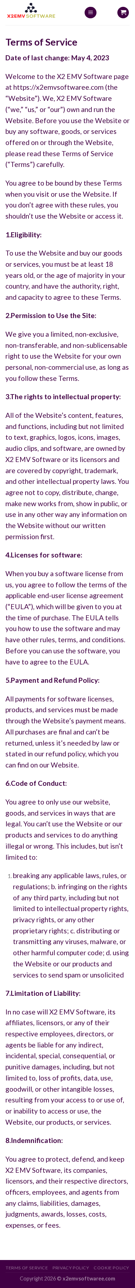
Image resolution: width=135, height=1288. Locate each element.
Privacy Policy (71, 1267)
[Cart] (123, 13)
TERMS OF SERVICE (27, 1267)
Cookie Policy (111, 1267)
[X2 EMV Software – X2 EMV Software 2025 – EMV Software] (39, 12)
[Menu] (90, 13)
